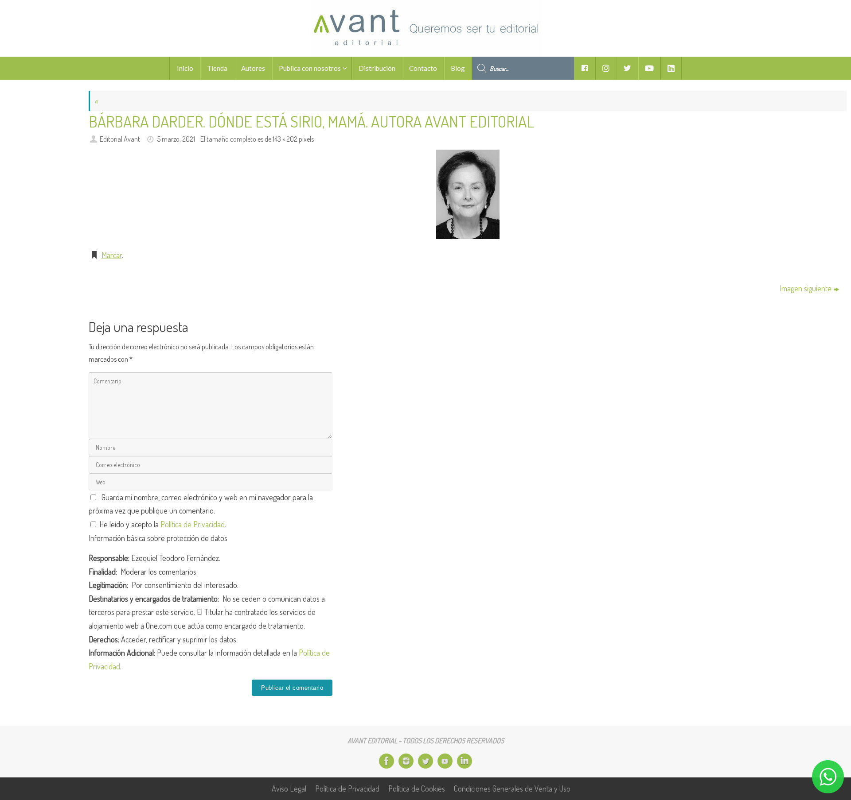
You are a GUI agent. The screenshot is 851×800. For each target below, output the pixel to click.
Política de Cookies (416, 788)
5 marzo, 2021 (176, 138)
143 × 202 (285, 138)
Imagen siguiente (805, 288)
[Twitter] (425, 761)
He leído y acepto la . (162, 524)
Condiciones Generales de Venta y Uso (512, 788)
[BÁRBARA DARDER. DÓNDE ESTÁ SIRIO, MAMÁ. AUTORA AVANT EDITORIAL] (468, 194)
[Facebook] (386, 761)
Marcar (111, 255)
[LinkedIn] (464, 761)
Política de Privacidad (192, 524)
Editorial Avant (120, 138)
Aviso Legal (289, 788)
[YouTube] (445, 761)
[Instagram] (406, 761)
